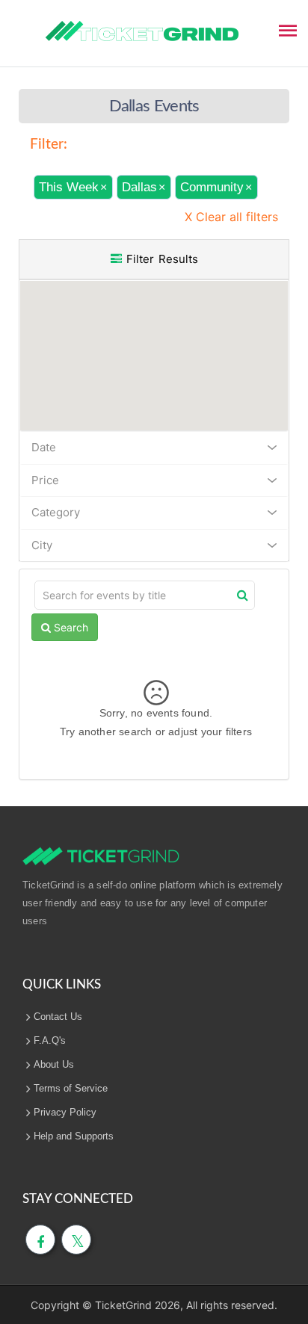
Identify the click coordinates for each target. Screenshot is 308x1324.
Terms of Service (71, 1088)
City (41, 545)
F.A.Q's (50, 1040)
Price (45, 480)
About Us (54, 1064)
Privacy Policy (65, 1112)
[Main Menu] (288, 29)
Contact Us (58, 1016)
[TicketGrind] (142, 31)
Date (43, 447)
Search (69, 627)
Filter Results (160, 259)
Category (55, 512)
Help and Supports (74, 1136)
